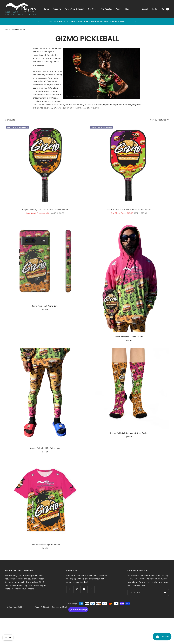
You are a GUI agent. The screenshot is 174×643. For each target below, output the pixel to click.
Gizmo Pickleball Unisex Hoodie (128, 337)
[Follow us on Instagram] (76, 589)
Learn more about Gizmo (87, 108)
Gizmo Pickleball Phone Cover (45, 306)
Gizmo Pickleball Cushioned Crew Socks (129, 433)
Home (46, 9)
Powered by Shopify (60, 607)
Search (145, 9)
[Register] (165, 592)
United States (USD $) (15, 607)
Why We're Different (74, 9)
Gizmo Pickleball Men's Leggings (45, 448)
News (128, 9)
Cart (164, 9)
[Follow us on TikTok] (90, 589)
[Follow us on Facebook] (69, 589)
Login (154, 9)
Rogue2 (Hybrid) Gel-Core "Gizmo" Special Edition (45, 209)
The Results (106, 9)
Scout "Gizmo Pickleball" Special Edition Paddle (129, 209)
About (118, 9)
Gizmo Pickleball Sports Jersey (45, 544)
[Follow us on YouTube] (83, 589)
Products (57, 9)
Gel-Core (92, 9)
